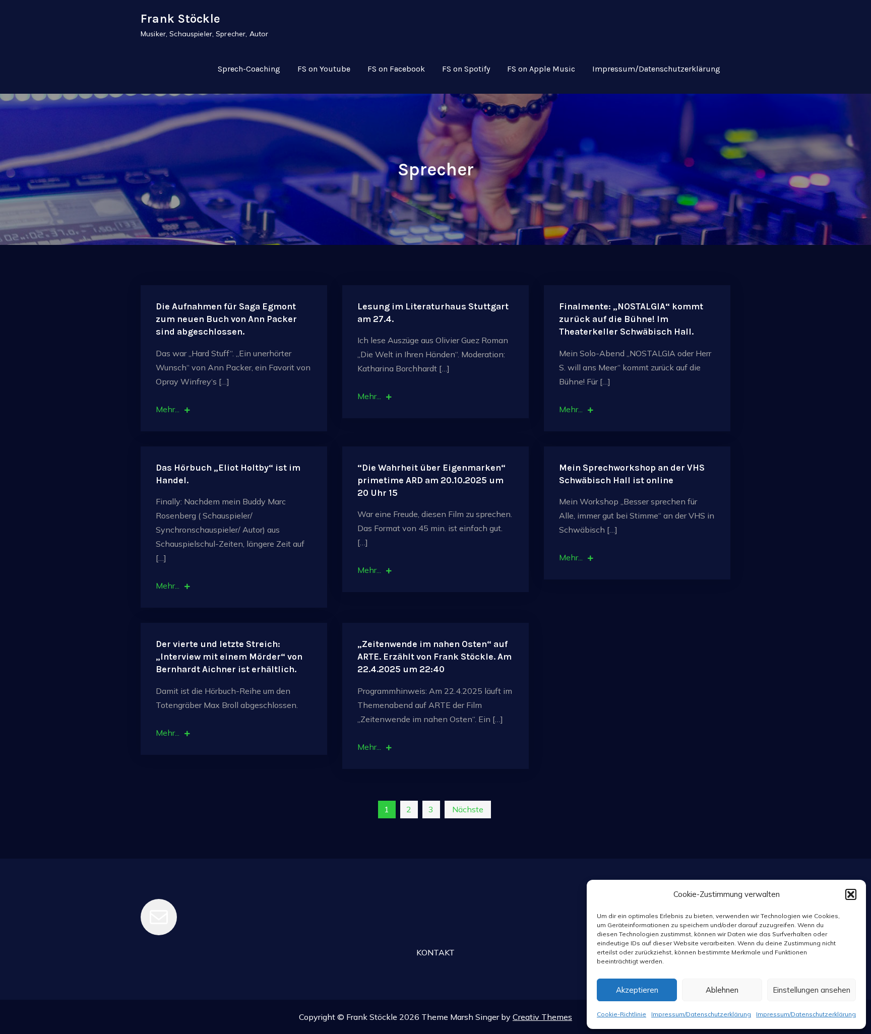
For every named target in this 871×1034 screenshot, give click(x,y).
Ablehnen (722, 990)
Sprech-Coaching (249, 69)
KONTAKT (435, 952)
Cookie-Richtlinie (621, 1014)
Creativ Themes (542, 1017)
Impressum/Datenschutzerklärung (701, 1014)
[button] (851, 894)
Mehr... (167, 409)
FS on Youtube (323, 69)
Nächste (467, 809)
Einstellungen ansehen (811, 990)
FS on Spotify (466, 69)
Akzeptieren (637, 990)
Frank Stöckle (180, 19)
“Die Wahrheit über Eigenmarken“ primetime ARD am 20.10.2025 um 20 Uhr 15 (431, 480)
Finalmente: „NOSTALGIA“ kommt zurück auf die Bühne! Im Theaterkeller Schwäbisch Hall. (631, 319)
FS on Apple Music (541, 69)
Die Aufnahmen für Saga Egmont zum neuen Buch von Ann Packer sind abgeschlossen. (226, 319)
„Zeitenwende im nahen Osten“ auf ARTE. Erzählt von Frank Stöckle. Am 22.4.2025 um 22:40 (434, 656)
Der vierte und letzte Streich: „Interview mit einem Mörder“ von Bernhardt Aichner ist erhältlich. (229, 656)
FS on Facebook (396, 69)
